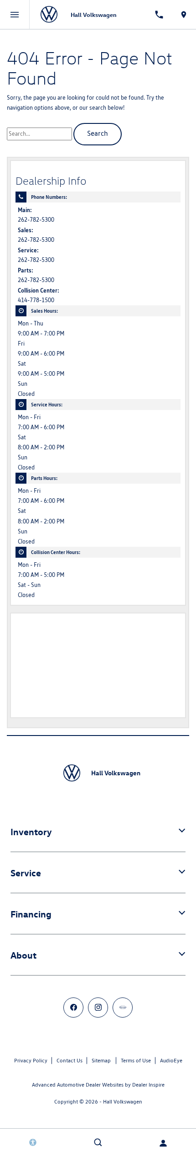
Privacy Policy (30, 1060)
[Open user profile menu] (163, 1143)
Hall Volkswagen (122, 1101)
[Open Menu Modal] (15, 14)
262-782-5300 (36, 219)
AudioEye (171, 1060)
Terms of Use (136, 1060)
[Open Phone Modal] (159, 14)
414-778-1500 (36, 300)
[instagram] (98, 1007)
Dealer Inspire (148, 1084)
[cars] (123, 1007)
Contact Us (70, 1060)
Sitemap (101, 1060)
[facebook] (73, 1007)
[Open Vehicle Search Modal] (97, 1142)
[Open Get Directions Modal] (183, 14)
